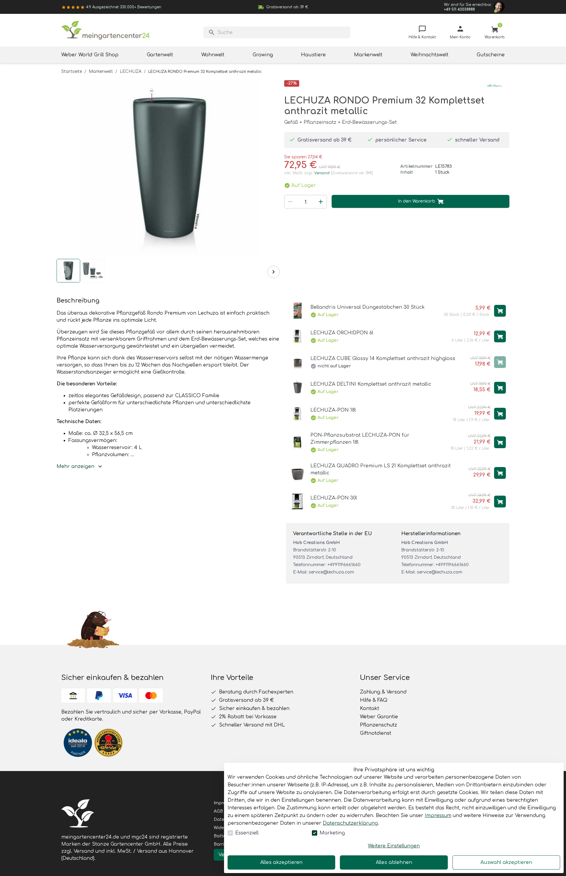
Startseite (71, 71)
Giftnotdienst (375, 733)
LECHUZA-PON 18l (333, 410)
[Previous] (65, 272)
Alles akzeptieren (281, 862)
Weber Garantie (379, 716)
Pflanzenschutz (378, 725)
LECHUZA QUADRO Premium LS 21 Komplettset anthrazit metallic (380, 469)
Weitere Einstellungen (394, 846)
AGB (218, 811)
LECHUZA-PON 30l (333, 498)
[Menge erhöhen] (321, 201)
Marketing (332, 833)
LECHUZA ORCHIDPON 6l (341, 333)
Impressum (438, 815)
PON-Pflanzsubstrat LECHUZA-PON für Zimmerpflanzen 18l (359, 439)
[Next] (273, 272)
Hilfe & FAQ (373, 700)
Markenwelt (101, 71)
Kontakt (369, 708)
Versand (322, 173)
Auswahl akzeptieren (506, 862)
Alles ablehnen (394, 862)
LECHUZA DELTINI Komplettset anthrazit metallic (370, 384)
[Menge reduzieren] (290, 201)
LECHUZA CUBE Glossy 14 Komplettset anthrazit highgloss (382, 358)
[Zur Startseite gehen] (105, 30)
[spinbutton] (305, 202)
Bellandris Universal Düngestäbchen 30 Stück (367, 307)
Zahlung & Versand (383, 692)
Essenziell (247, 833)
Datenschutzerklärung (350, 823)
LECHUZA (131, 71)
